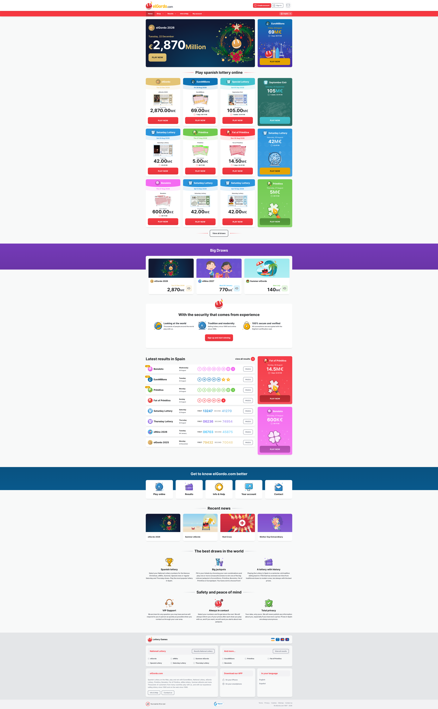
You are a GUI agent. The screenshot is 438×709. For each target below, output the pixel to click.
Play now (163, 120)
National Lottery (158, 651)
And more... (229, 651)
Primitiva (250, 659)
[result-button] (248, 369)
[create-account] (262, 5)
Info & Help (154, 693)
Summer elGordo (202, 659)
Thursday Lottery (202, 663)
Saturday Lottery (179, 663)
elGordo (153, 659)
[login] (277, 5)
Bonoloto (228, 663)
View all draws (219, 233)
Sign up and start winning (219, 338)
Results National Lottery (203, 651)
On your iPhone (232, 680)
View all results (281, 651)
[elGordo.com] (159, 5)
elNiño (175, 659)
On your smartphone (234, 684)
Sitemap (281, 703)
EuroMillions (229, 659)
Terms (261, 703)
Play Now (157, 57)
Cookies (273, 703)
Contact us (168, 693)
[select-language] (285, 13)
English (262, 680)
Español (262, 683)
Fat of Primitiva (276, 659)
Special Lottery (156, 663)
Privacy (267, 703)
